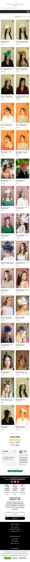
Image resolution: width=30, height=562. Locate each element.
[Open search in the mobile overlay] (15, 8)
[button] (12, 20)
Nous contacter (15, 527)
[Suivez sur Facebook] (12, 482)
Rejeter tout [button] (15, 558)
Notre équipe (15, 541)
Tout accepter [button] (7, 558)
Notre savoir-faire (15, 543)
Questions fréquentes (15, 529)
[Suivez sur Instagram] (15, 482)
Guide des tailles (15, 531)
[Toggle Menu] (28, 11)
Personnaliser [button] (22, 558)
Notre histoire (15, 539)
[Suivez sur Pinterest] (18, 482)
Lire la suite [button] (7, 464)
